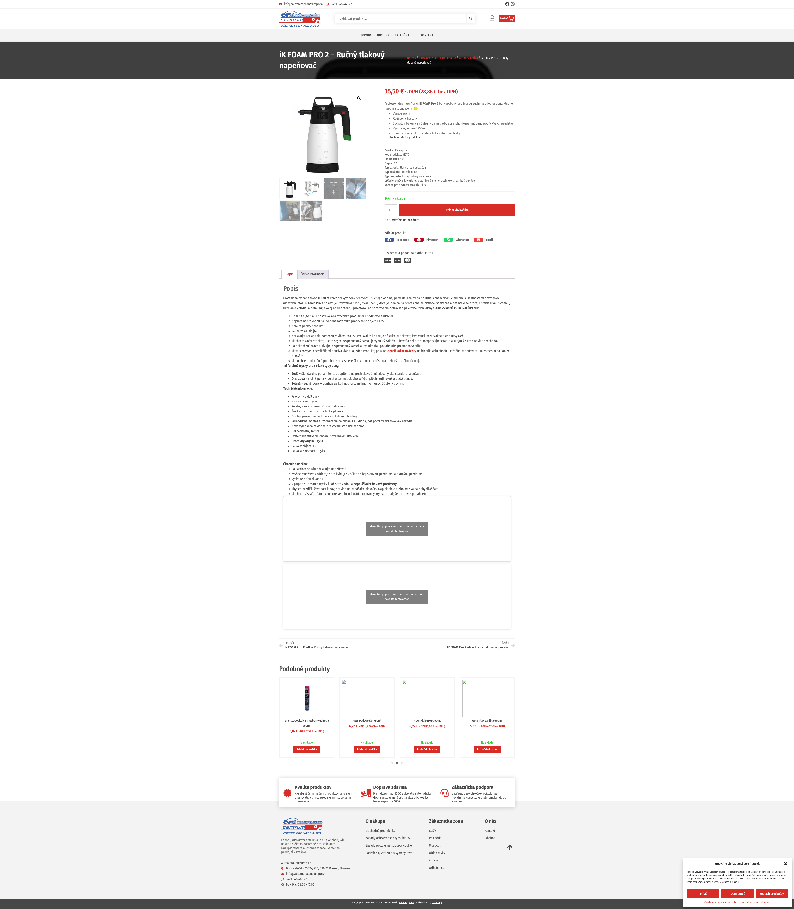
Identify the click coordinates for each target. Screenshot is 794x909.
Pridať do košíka (457, 210)
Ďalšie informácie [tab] (312, 274)
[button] (786, 864)
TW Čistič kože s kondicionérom (427, 720)
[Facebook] (507, 4)
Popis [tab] (289, 274)
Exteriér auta (448, 58)
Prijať (703, 894)
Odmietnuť (738, 894)
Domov (411, 58)
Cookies (403, 902)
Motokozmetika (468, 58)
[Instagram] (513, 4)
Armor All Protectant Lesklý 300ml (487, 720)
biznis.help (437, 902)
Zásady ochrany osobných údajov (755, 902)
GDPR (411, 902)
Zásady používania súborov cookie (720, 902)
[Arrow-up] (510, 847)
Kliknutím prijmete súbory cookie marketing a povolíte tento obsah (397, 529)
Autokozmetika (428, 58)
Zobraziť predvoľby (772, 894)
